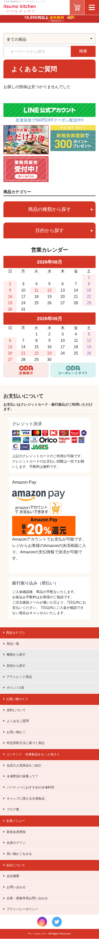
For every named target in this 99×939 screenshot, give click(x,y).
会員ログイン (16, 843)
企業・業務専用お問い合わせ (27, 898)
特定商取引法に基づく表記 (26, 743)
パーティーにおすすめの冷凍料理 (30, 787)
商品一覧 (13, 644)
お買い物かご (16, 732)
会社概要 (13, 876)
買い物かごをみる (19, 854)
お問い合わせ (16, 887)
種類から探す (16, 654)
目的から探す (16, 666)
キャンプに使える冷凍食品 (26, 798)
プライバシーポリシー (22, 909)
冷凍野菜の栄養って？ (22, 776)
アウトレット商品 (19, 677)
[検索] (93, 46)
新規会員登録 (16, 832)
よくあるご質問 (18, 721)
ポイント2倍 (15, 687)
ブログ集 (13, 809)
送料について (16, 710)
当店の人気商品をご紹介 (24, 765)
